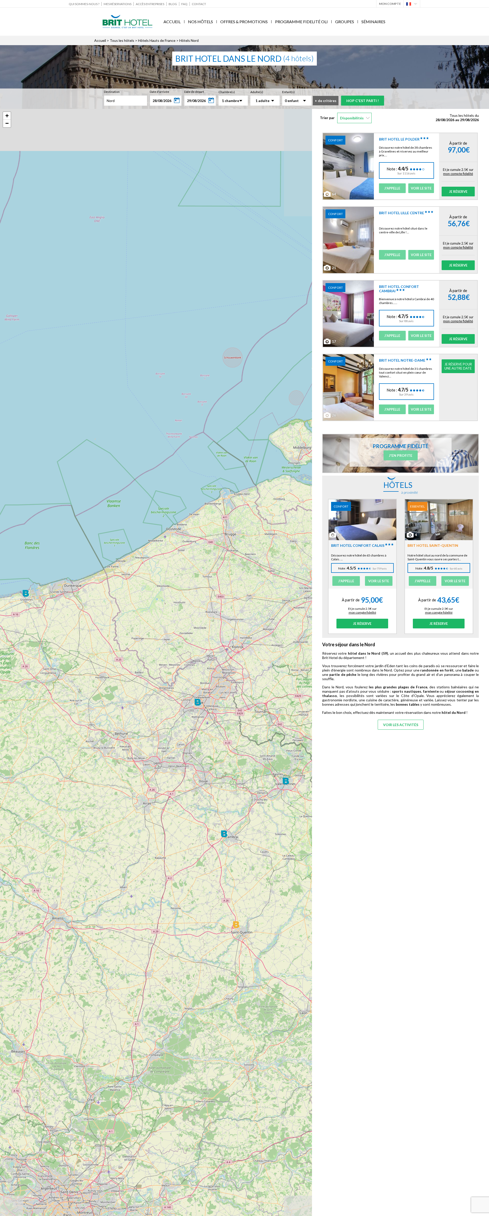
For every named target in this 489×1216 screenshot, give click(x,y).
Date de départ (194, 92)
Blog (173, 4)
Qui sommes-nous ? (84, 4)
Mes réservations (117, 4)
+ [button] (7, 115)
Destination (112, 92)
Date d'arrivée (159, 92)
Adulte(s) (256, 92)
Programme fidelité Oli (301, 21)
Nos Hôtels (200, 21)
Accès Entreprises (150, 4)
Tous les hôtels (122, 40)
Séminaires (373, 21)
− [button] (7, 123)
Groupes (344, 21)
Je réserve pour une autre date (458, 366)
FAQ (184, 4)
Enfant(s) (288, 92)
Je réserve (458, 191)
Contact (199, 4)
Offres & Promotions (244, 21)
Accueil (172, 21)
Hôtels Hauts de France (156, 40)
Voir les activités (400, 725)
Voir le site (421, 188)
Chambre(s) (227, 92)
